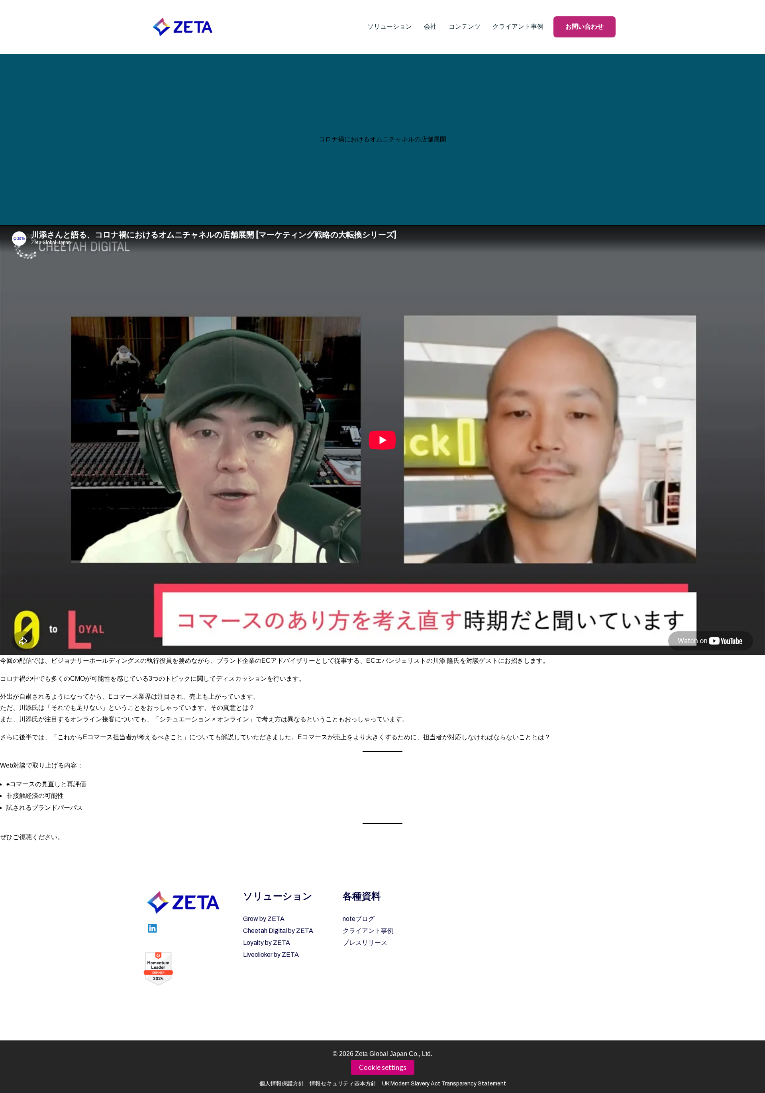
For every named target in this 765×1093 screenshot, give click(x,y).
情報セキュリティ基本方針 (343, 1084)
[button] (389, 27)
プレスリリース (365, 942)
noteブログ (359, 918)
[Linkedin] (152, 928)
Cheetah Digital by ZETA (278, 930)
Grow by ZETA (263, 918)
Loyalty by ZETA (266, 942)
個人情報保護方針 (281, 1084)
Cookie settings (382, 1067)
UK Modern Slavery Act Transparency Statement (444, 1084)
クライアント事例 (368, 930)
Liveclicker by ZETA (271, 954)
